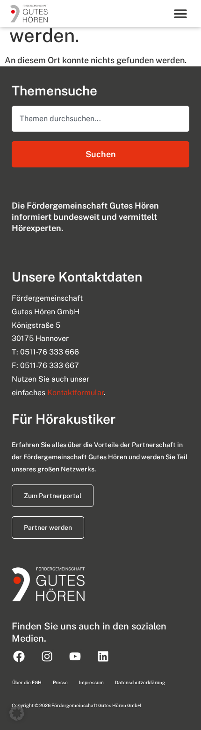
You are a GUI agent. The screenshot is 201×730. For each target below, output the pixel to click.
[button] (180, 13)
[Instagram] (47, 656)
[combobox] (100, 119)
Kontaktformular (75, 392)
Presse (60, 682)
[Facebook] (19, 656)
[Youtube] (75, 656)
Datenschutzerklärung (140, 682)
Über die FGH (27, 682)
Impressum (91, 682)
